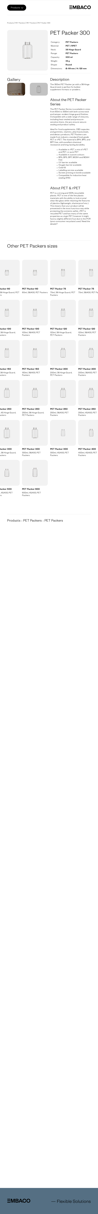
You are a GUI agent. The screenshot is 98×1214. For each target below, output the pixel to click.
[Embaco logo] (80, 7)
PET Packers (20, 23)
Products (15, 8)
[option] (16, 90)
